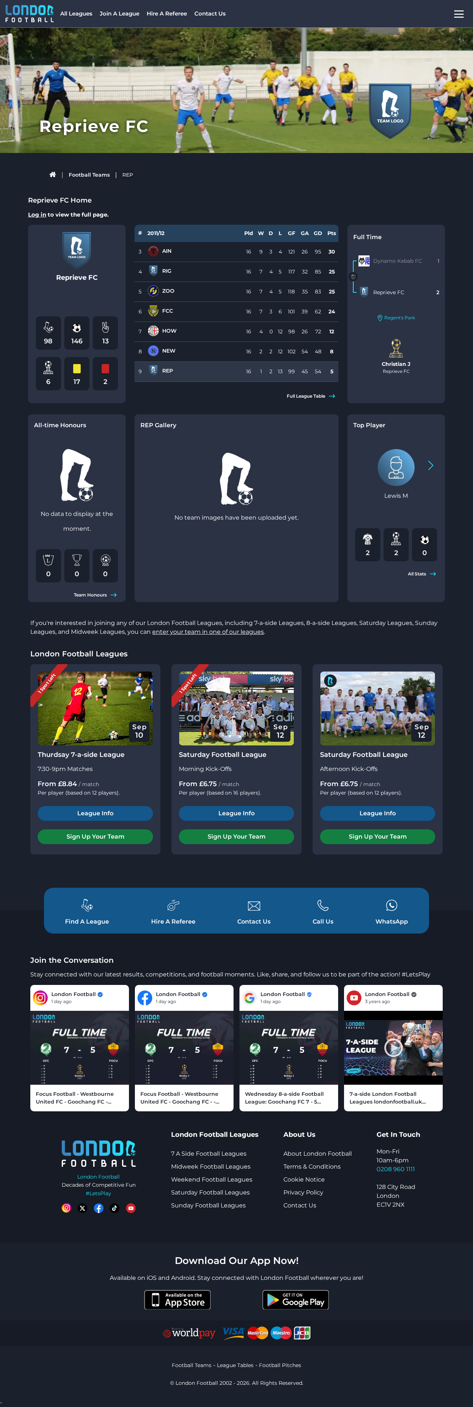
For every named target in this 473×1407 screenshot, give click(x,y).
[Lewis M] (396, 467)
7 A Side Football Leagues (208, 1153)
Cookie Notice (304, 1179)
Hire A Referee (167, 13)
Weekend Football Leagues (211, 1179)
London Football (98, 1176)
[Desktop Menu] (458, 13)
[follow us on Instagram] (66, 1208)
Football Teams (89, 174)
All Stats (417, 574)
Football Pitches (280, 1365)
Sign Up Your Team (96, 836)
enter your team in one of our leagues (208, 631)
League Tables (235, 1365)
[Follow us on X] (82, 1208)
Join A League (119, 13)
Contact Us (210, 13)
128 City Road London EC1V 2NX (396, 1195)
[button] (431, 465)
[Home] (53, 175)
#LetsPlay (98, 1193)
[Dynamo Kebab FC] (364, 260)
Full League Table (306, 396)
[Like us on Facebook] (98, 1208)
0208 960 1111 (396, 1169)
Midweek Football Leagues (211, 1166)
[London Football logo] (30, 13)
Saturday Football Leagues (210, 1192)
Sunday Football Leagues (208, 1205)
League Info (95, 813)
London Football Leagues (78, 653)
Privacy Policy (303, 1192)
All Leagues (76, 13)
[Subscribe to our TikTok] (114, 1208)
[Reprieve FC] (364, 292)
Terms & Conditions (312, 1166)
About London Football (317, 1153)
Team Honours (90, 595)
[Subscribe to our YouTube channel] (131, 1208)
